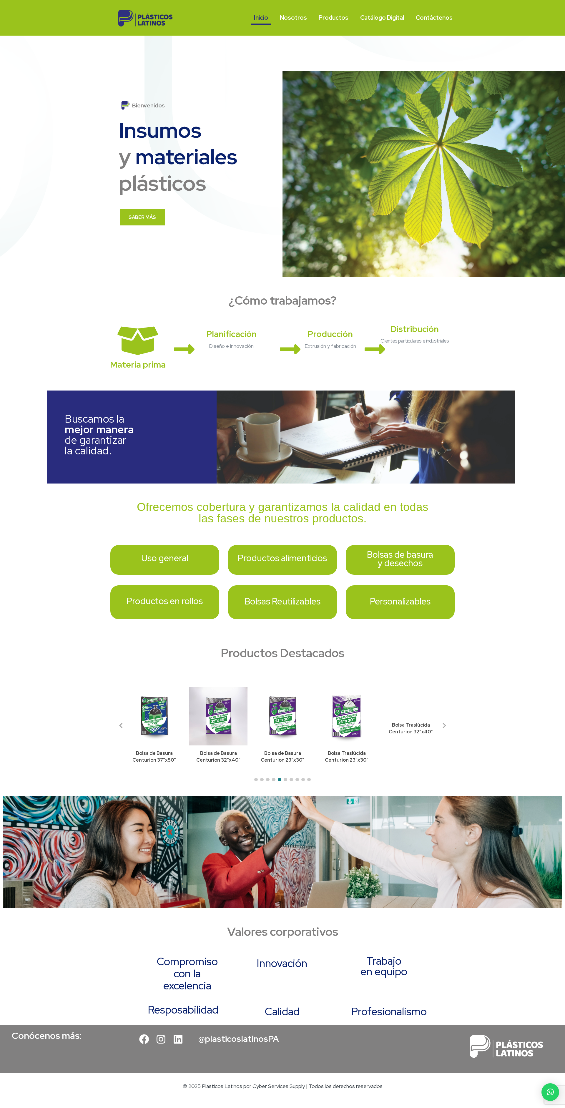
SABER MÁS (142, 217)
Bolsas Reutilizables (282, 601)
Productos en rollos (165, 601)
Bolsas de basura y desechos (400, 559)
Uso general (164, 558)
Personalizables (400, 601)
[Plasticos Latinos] (145, 17)
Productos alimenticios (282, 558)
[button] (256, 779)
